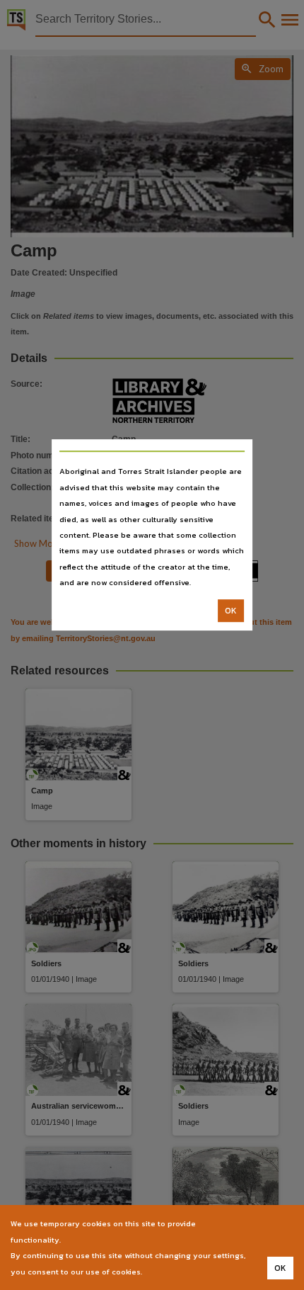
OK (231, 610)
